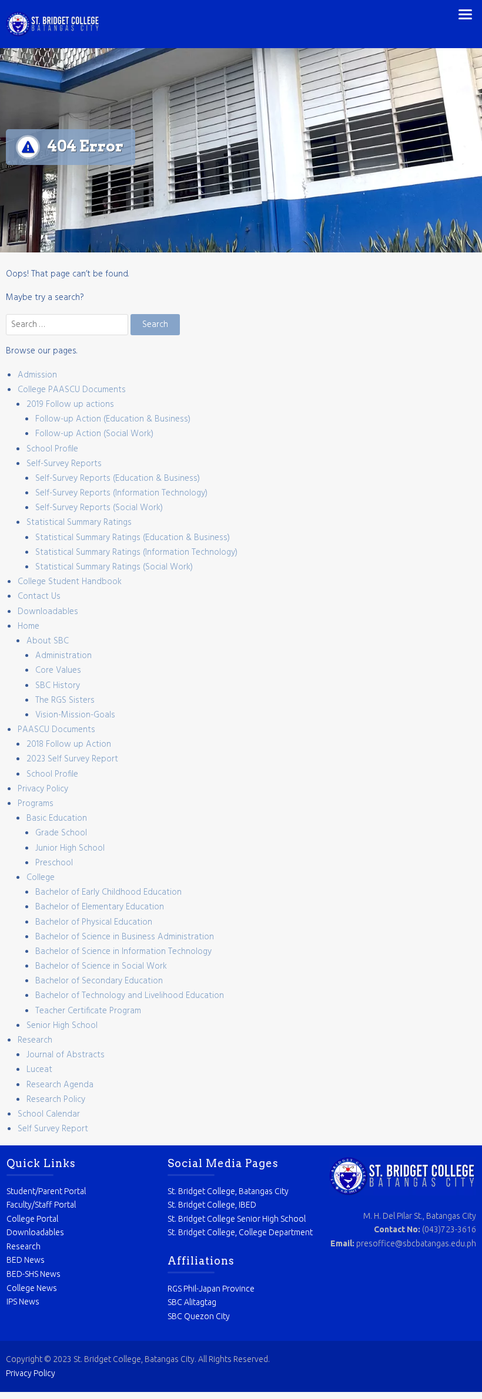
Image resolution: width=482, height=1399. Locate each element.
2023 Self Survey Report (72, 759)
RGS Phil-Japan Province (211, 1288)
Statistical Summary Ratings (79, 522)
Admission (37, 375)
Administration (63, 656)
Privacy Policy (43, 789)
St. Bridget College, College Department (240, 1232)
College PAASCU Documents (72, 390)
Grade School (61, 833)
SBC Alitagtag (192, 1302)
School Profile (52, 449)
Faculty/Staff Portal (41, 1204)
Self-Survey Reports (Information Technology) (121, 493)
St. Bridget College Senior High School (237, 1218)
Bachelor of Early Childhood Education (108, 892)
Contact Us (39, 596)
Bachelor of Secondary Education (99, 981)
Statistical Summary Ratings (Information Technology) (136, 552)
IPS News (22, 1301)
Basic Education (56, 818)
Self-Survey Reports (64, 464)
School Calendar (49, 1114)
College (40, 878)
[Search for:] (68, 325)
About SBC (47, 641)
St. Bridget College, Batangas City (228, 1191)
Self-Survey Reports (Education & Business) (117, 478)
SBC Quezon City (199, 1316)
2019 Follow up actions (70, 404)
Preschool (54, 863)
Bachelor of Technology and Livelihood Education (129, 996)
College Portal (32, 1218)
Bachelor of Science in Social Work (101, 966)
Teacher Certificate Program (88, 1011)
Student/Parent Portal (46, 1191)
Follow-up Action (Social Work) (94, 434)
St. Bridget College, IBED (212, 1204)
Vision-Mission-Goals (75, 715)
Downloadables (48, 612)
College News (31, 1288)
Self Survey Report (53, 1129)
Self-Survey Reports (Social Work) (99, 508)
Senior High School (62, 1026)
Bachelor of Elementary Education (99, 907)
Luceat (39, 1070)
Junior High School (70, 848)
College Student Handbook (70, 582)
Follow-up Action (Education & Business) (112, 419)
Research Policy (55, 1100)
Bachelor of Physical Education (93, 922)
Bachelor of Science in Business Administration (124, 937)
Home (28, 626)
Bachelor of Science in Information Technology (123, 952)
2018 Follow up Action (68, 744)
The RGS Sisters (65, 700)
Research (35, 1040)
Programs (35, 804)
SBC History (57, 686)
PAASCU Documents (56, 730)
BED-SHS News (33, 1274)
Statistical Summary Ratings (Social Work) (114, 567)
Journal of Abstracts (65, 1055)
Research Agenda (59, 1085)
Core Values (58, 670)
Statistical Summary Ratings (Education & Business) (132, 538)
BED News (25, 1260)
